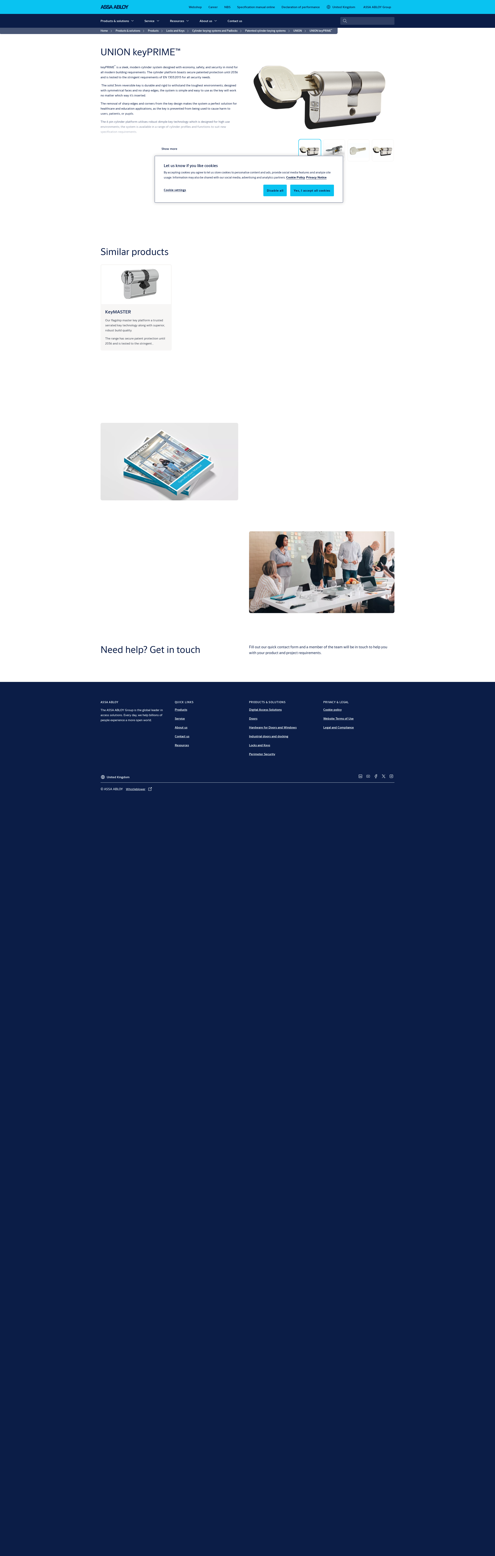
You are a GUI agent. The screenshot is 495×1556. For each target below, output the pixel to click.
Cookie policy (332, 709)
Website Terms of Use (338, 718)
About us (206, 21)
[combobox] (367, 21)
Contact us (235, 21)
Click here (372, 492)
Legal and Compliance (338, 727)
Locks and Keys (259, 745)
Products (181, 709)
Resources (177, 21)
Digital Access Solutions (265, 709)
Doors (253, 718)
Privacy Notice (316, 177)
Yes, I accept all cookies (312, 190)
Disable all (275, 190)
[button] (132, 21)
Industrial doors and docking (268, 736)
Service (149, 21)
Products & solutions (115, 21)
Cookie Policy (295, 177)
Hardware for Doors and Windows (273, 727)
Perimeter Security (262, 754)
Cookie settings (175, 190)
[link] (195, 7)
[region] (248, 179)
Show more (169, 149)
